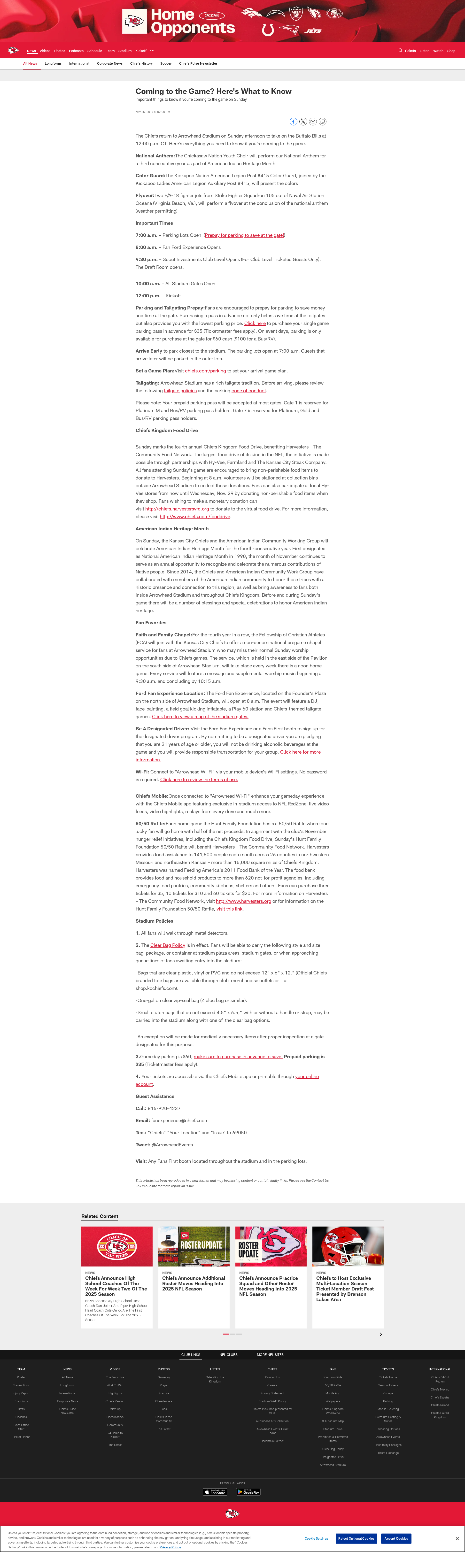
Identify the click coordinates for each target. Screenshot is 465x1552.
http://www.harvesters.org (243, 901)
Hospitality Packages (388, 1444)
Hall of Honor (21, 1436)
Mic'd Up (115, 1409)
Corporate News (67, 1401)
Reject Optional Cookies (356, 1538)
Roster (21, 1377)
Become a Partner (272, 1441)
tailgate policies (180, 390)
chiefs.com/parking (205, 370)
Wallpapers (333, 1401)
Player (164, 1385)
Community (115, 1425)
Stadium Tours (332, 1429)
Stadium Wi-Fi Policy (272, 1401)
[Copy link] (322, 122)
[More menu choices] (152, 50)
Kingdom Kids (333, 1377)
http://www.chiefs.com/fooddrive (195, 516)
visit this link (229, 908)
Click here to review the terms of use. (199, 779)
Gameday (164, 1377)
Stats (21, 1409)
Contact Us (272, 1377)
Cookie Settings (316, 1538)
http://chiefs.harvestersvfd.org (177, 508)
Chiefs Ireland (440, 1405)
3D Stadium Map (333, 1421)
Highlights (115, 1393)
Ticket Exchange (388, 1452)
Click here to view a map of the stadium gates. (200, 716)
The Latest (115, 1444)
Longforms (67, 1385)
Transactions (21, 1385)
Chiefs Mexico (440, 1389)
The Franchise (115, 1377)
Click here (255, 323)
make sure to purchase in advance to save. (238, 1056)
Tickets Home (388, 1377)
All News (67, 1377)
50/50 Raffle (333, 1385)
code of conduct (249, 390)
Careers (272, 1385)
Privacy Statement (272, 1393)
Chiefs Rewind (115, 1401)
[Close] (457, 1538)
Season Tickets (388, 1385)
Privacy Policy (170, 1547)
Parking (388, 1401)
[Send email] (313, 124)
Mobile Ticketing (388, 1409)
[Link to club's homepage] (13, 50)
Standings (21, 1401)
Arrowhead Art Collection (272, 1421)
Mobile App (333, 1393)
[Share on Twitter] (303, 124)
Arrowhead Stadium (333, 1465)
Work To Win (115, 1385)
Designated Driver (333, 1457)
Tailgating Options (388, 1429)
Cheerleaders (115, 1417)
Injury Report (21, 1393)
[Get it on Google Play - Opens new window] (248, 1494)
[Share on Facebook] (293, 124)
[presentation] (382, 1334)
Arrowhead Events (388, 1436)
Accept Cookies (396, 1538)
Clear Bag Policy (167, 945)
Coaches (21, 1417)
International (67, 1393)
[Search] (401, 50)
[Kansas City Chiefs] (232, 1514)
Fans (164, 1409)
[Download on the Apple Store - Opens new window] (215, 1492)
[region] (232, 1539)
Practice (164, 1393)
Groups (388, 1393)
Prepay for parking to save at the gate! (244, 235)
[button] (226, 1334)
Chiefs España (440, 1397)
